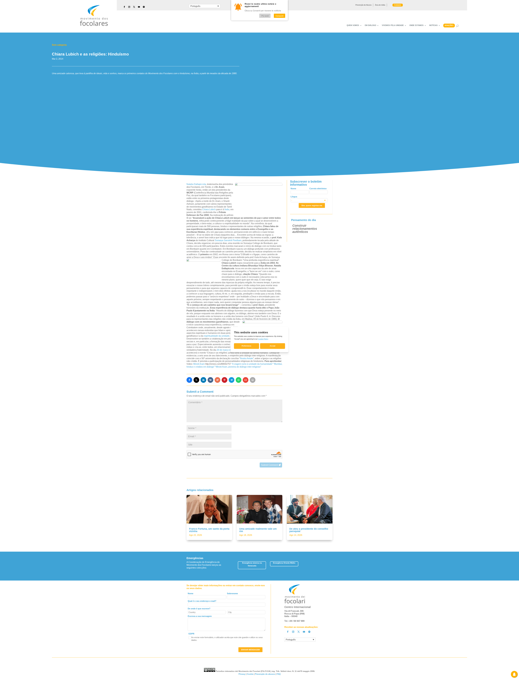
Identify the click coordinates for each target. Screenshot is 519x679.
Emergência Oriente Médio (284, 563)
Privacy (242, 674)
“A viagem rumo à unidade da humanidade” (252, 364)
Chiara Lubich (209, 209)
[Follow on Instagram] (129, 7)
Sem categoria (59, 45)
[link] (189, 380)
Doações (449, 25)
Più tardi (265, 15)
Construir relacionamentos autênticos (304, 229)
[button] (332, 566)
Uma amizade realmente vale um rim (258, 530)
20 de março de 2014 (227, 350)
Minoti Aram (199, 364)
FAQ (279, 674)
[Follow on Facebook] (124, 7)
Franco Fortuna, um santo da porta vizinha (209, 530)
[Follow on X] (134, 7)
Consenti (279, 15)
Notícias (433, 25)
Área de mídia (380, 5)
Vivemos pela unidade (393, 25)
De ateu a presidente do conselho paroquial (308, 530)
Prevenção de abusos (265, 674)
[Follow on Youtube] (139, 7)
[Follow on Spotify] (144, 7)
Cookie (250, 674)
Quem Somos (353, 25)
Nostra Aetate (246, 358)
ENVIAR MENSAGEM (250, 650)
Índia (227, 209)
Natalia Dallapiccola (196, 184)
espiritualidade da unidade (216, 336)
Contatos (397, 5)
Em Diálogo (370, 25)
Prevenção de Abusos (363, 5)
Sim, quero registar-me (311, 205)
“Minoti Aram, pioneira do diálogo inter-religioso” (238, 367)
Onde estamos (416, 25)
